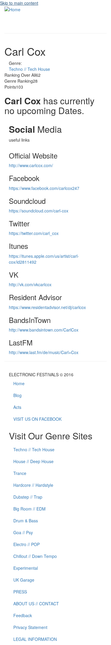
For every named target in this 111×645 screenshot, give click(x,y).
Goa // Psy (23, 532)
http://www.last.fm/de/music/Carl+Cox (43, 352)
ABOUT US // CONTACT (36, 603)
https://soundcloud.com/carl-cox (38, 211)
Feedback (22, 615)
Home (19, 383)
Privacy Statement (30, 627)
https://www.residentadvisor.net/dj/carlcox (47, 307)
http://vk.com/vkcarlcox (30, 284)
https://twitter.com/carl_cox (34, 233)
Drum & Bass (25, 521)
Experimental (25, 568)
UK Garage (23, 580)
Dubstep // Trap (27, 497)
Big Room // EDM (29, 509)
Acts (17, 407)
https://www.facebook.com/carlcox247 (44, 188)
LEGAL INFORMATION (35, 639)
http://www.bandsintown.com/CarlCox (43, 330)
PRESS (20, 592)
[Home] (12, 9)
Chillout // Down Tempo (35, 556)
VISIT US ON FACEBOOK (37, 419)
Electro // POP (26, 544)
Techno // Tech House (29, 69)
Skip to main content (19, 3)
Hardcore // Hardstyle (33, 485)
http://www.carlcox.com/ (31, 165)
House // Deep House (33, 461)
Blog (17, 395)
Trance (19, 473)
